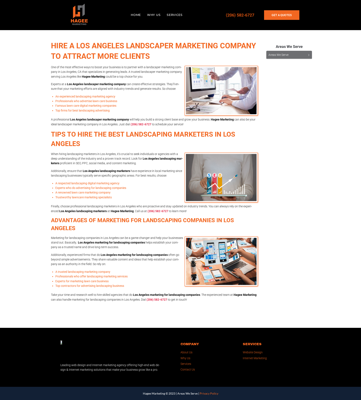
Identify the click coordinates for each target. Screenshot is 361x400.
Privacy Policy (209, 393)
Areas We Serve (187, 393)
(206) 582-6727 (240, 15)
